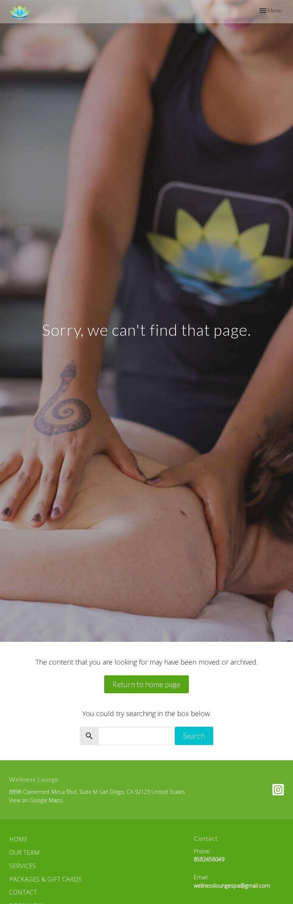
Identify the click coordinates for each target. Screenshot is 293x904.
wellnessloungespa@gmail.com (232, 885)
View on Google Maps (36, 800)
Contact (23, 892)
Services (22, 866)
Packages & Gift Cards (45, 879)
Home (18, 839)
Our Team (24, 852)
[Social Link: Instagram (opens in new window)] (278, 789)
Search (194, 735)
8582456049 (209, 859)
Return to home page (146, 684)
